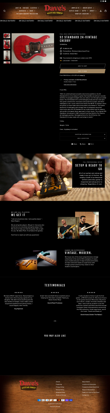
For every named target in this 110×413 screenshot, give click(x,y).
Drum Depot (88, 8)
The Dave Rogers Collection (27, 14)
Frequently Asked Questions (90, 387)
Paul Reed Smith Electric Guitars (73, 34)
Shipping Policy (60, 392)
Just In (18, 8)
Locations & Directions (89, 384)
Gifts (84, 11)
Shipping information (83, 134)
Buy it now (83, 71)
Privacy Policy (60, 387)
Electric (34, 8)
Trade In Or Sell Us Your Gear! (91, 392)
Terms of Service (61, 395)
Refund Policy (60, 389)
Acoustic (23, 11)
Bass (32, 11)
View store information (70, 84)
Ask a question (83, 138)
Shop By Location (82, 14)
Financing (59, 384)
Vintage (26, 8)
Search (58, 381)
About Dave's (86, 381)
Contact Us (85, 395)
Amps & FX (76, 8)
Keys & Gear (74, 11)
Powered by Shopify (55, 406)
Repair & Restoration (88, 389)
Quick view (15, 358)
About (92, 11)
